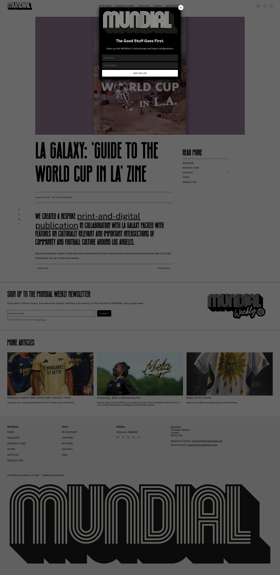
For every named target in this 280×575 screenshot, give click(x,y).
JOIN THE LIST (140, 73)
